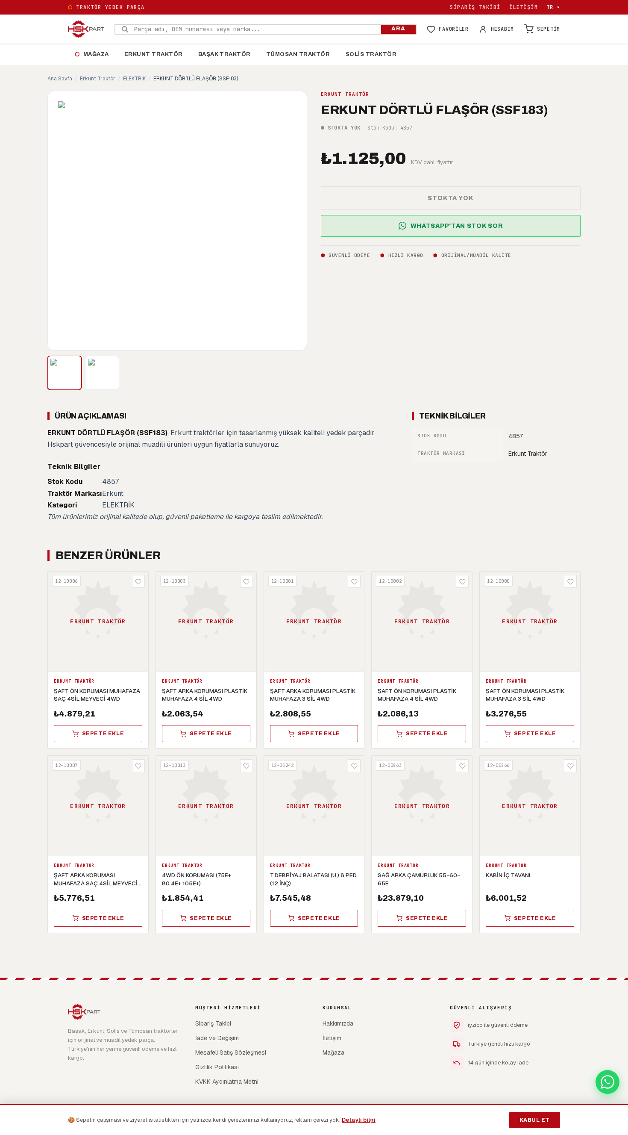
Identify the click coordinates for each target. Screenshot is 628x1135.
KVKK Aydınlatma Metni (226, 1081)
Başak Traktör (224, 54)
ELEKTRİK (134, 78)
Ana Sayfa (59, 78)
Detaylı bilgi (359, 1119)
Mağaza (92, 54)
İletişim (523, 7)
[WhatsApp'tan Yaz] (607, 1082)
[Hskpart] (86, 29)
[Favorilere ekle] (138, 581)
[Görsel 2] (102, 373)
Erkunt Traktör (153, 54)
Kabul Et (534, 1120)
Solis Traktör (371, 54)
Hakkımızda (338, 1023)
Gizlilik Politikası (217, 1067)
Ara (398, 29)
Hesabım (502, 29)
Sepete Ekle (103, 734)
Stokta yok (450, 198)
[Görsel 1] (64, 373)
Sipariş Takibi (475, 7)
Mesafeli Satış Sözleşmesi (230, 1052)
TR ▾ (553, 7)
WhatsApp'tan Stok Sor (457, 225)
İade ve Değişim (217, 1038)
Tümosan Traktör (298, 54)
